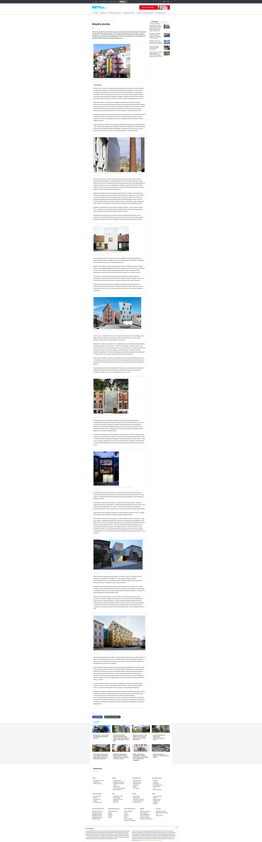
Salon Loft (115, 802)
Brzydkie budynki (96, 819)
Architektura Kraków (97, 812)
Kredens (155, 797)
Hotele (125, 817)
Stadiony (110, 814)
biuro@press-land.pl (161, 811)
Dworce (110, 817)
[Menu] (168, 1)
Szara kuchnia (136, 797)
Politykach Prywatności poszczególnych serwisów (150, 840)
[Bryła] (123, 1)
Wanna (134, 786)
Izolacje (115, 785)
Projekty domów (117, 780)
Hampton (155, 782)
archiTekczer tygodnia (145, 811)
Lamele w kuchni (137, 802)
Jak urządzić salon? (118, 796)
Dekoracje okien (137, 783)
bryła (93, 20)
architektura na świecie (101, 20)
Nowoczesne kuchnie (138, 800)
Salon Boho (116, 800)
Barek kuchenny (157, 799)
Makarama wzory (137, 782)
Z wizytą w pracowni (145, 817)
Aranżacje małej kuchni (138, 799)
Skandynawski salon (118, 799)
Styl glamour (156, 783)
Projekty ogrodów (97, 783)
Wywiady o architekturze (130, 820)
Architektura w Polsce (129, 13)
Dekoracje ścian (137, 780)
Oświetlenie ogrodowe (98, 780)
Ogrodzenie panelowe (118, 783)
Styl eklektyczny (97, 796)
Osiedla (110, 812)
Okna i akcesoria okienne (119, 788)
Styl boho (155, 780)
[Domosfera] (104, 1)
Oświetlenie (136, 788)
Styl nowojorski (97, 799)
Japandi (95, 800)
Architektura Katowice (97, 817)
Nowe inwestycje (128, 819)
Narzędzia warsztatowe (119, 782)
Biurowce (110, 815)
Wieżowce (126, 815)
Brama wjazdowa (117, 789)
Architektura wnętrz (160, 13)
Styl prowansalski (157, 789)
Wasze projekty (143, 812)
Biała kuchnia (136, 796)
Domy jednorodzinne (113, 811)
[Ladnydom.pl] (95, 1)
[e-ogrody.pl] (114, 1)
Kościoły (126, 814)
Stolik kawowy (156, 800)
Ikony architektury (148, 13)
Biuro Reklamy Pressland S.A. (162, 813)
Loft (154, 788)
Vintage (95, 797)
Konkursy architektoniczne (146, 819)
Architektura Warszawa (97, 811)
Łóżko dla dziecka (157, 796)
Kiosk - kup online (148, 7)
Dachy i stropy (116, 786)
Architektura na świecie (114, 13)
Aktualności (103, 13)
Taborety (155, 803)
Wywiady (139, 13)
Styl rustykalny (156, 786)
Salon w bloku (116, 797)
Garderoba (135, 785)
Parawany (155, 802)
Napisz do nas (159, 815)
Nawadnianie (96, 782)
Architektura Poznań (97, 815)
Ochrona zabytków (144, 815)
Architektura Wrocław (97, 814)
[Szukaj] (164, 1)
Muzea (125, 812)
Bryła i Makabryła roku (145, 814)
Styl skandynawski (157, 785)
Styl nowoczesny (97, 802)
